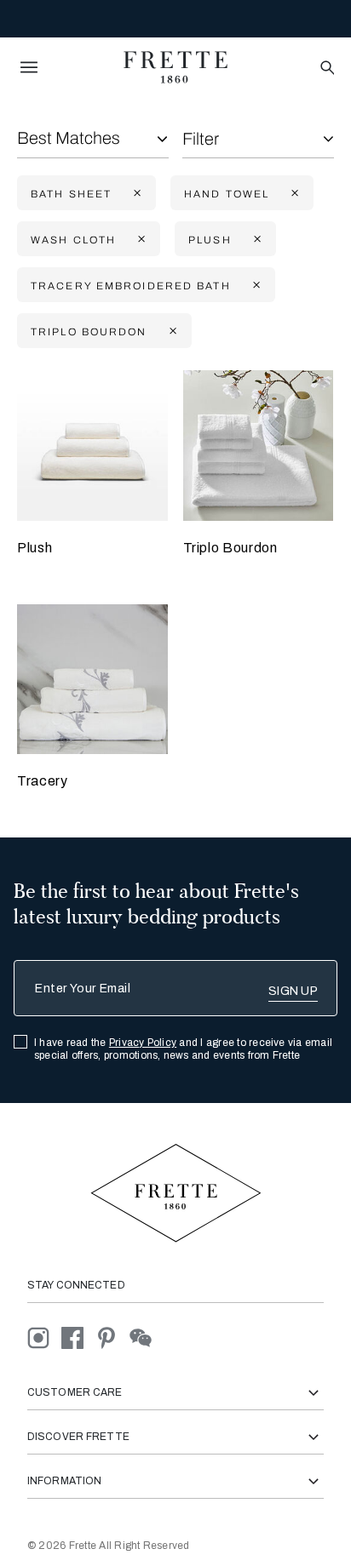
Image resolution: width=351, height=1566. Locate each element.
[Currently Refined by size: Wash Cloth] (139, 239)
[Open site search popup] (326, 68)
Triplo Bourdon (230, 547)
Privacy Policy (142, 1043)
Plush (34, 547)
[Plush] (92, 445)
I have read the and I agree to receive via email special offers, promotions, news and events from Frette (183, 1049)
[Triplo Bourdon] (258, 445)
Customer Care (75, 1392)
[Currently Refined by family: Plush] (255, 239)
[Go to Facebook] (78, 1337)
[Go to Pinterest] (112, 1337)
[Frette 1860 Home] (175, 67)
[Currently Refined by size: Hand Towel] (293, 193)
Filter (200, 138)
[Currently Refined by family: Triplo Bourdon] (171, 331)
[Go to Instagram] (44, 1337)
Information (64, 1481)
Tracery (42, 781)
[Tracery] (92, 679)
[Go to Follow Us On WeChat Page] (145, 1337)
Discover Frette (78, 1437)
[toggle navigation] (29, 67)
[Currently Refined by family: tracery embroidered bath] (254, 285)
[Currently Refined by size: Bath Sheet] (135, 193)
